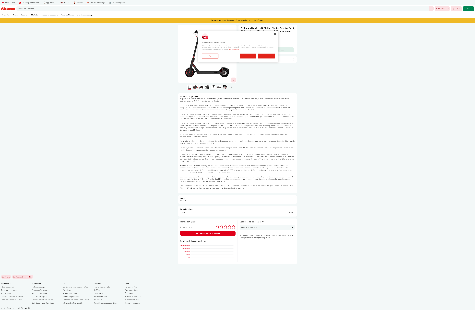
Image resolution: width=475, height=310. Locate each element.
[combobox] (222, 9)
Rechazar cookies (248, 56)
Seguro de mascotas (132, 303)
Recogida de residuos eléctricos (105, 303)
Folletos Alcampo (38, 287)
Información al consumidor (73, 303)
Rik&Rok (97, 290)
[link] (22, 277)
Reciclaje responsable (133, 296)
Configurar (210, 56)
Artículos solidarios (101, 300)
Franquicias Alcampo (133, 287)
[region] (238, 46)
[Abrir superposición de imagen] (233, 80)
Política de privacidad (71, 296)
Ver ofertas (258, 20)
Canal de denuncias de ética (12, 300)
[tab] (189, 87)
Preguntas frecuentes (40, 290)
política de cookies (234, 49)
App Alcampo (6, 293)
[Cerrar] (275, 34)
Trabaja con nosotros (9, 290)
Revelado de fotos (100, 296)
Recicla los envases (132, 300)
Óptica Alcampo (131, 293)
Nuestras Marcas (67, 15)
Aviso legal (67, 290)
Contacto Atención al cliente (12, 296)
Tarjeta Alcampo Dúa (102, 287)
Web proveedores (131, 290)
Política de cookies (70, 293)
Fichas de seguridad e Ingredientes (76, 300)
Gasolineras (98, 293)
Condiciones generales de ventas (75, 287)
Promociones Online (39, 293)
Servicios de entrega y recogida (43, 300)
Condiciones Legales (39, 296)
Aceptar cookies (266, 56)
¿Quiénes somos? (7, 287)
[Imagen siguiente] (231, 87)
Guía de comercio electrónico (43, 303)
